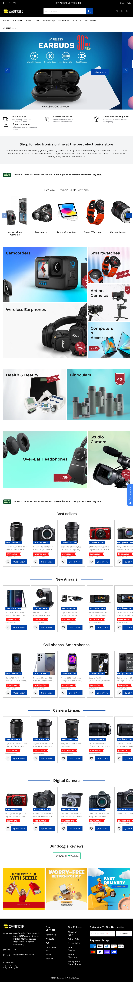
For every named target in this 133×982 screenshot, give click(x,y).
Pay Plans (50, 958)
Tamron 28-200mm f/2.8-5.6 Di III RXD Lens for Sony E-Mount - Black (100, 745)
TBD (15, 949)
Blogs (48, 954)
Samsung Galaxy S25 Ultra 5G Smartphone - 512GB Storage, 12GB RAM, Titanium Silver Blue (43, 679)
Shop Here (66, 72)
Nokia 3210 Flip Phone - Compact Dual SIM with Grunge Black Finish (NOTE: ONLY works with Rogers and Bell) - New (71, 679)
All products (9, 28)
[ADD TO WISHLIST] (8, 561)
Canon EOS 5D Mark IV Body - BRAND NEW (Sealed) (99, 815)
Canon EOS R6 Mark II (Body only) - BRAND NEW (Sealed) (43, 548)
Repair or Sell (32, 20)
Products (50, 939)
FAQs (129, 3)
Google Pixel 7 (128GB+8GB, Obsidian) (99, 679)
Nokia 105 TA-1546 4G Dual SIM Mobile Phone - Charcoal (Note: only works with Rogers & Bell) (16, 679)
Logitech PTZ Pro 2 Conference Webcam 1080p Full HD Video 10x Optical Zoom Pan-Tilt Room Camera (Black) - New (43, 614)
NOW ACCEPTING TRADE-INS (68, 3)
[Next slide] (125, 70)
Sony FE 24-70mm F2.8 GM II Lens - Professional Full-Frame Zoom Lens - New (72, 745)
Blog (122, 3)
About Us (77, 20)
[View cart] (127, 11)
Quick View (19, 562)
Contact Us (63, 20)
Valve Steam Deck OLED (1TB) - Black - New (99, 613)
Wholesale (17, 20)
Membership (49, 20)
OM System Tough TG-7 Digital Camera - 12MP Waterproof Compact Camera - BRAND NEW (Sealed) (99, 548)
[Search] (89, 11)
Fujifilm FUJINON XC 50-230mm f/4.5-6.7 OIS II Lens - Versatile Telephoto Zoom (16, 548)
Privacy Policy (74, 943)
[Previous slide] (7, 70)
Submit (124, 933)
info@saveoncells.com (62, 122)
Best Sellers (90, 20)
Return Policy (74, 939)
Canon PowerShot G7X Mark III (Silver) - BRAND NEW (72, 815)
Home (6, 20)
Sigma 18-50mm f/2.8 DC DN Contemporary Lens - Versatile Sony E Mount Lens (71, 548)
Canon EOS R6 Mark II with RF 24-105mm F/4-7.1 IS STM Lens (44, 815)
